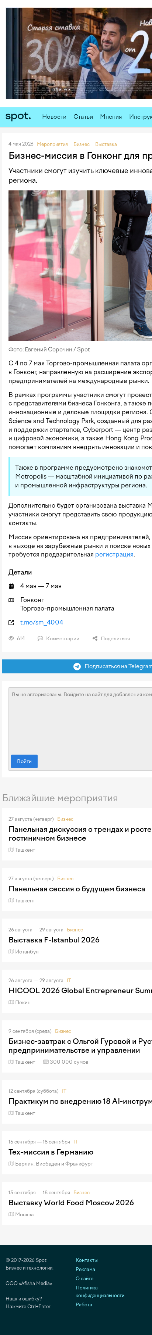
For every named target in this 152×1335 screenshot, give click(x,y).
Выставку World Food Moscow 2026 (71, 1202)
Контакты (87, 1260)
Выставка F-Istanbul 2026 (54, 939)
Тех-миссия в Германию (50, 1152)
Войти (24, 761)
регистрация (114, 554)
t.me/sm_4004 (41, 622)
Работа (84, 1304)
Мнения (111, 116)
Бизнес (65, 819)
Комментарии (62, 639)
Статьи (83, 116)
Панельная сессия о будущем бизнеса (76, 888)
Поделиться (115, 639)
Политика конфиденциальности (100, 1291)
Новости (54, 116)
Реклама (85, 1269)
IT (69, 980)
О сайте (84, 1278)
